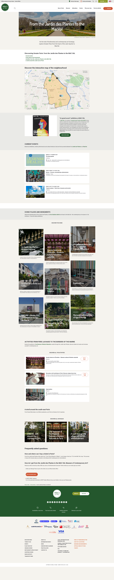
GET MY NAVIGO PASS (31, 474)
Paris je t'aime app (75, 1)
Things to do (28, 541)
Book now (84, 359)
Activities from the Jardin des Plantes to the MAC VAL (38, 59)
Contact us (44, 550)
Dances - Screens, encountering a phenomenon (57, 172)
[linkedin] (52, 502)
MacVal (85, 146)
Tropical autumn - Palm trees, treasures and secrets (58, 188)
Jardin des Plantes (76, 146)
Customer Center (62, 546)
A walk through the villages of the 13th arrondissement (78, 436)
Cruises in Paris (28, 548)
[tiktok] (55, 502)
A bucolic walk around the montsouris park (34, 436)
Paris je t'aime (27, 484)
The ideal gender (50, 156)
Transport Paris (29, 556)
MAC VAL (63, 120)
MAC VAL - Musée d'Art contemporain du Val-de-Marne (30, 317)
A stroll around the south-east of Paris (35, 60)
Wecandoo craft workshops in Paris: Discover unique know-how (61, 373)
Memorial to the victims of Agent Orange (82, 316)
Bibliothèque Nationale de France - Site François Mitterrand (82, 246)
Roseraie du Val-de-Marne (55, 324)
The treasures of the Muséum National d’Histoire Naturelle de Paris (56, 435)
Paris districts (28, 554)
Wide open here (65, 135)
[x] (66, 502)
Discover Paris (28, 539)
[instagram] (50, 502)
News (42, 543)
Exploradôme (78, 283)
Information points (46, 541)
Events (26, 543)
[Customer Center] (96, 1)
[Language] (111, 1)
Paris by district (33, 484)
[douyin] (61, 502)
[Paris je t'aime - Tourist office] (5, 7)
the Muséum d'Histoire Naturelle (43, 344)
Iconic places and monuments (33, 57)
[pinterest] (57, 502)
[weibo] (64, 502)
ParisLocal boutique (87, 1)
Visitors (84, 493)
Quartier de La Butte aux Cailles (31, 284)
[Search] (15, 8)
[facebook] (48, 502)
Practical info (44, 548)
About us (43, 539)
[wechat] (59, 502)
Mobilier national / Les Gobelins (56, 289)
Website (76, 493)
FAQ (58, 548)
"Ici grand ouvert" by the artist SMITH (78, 120)
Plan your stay (28, 546)
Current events (29, 56)
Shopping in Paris (29, 552)
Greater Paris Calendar (47, 546)
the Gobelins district (55, 214)
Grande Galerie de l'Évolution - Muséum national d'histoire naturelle (55, 253)
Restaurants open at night (31, 550)
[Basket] (93, 1)
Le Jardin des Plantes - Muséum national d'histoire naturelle (30, 249)
